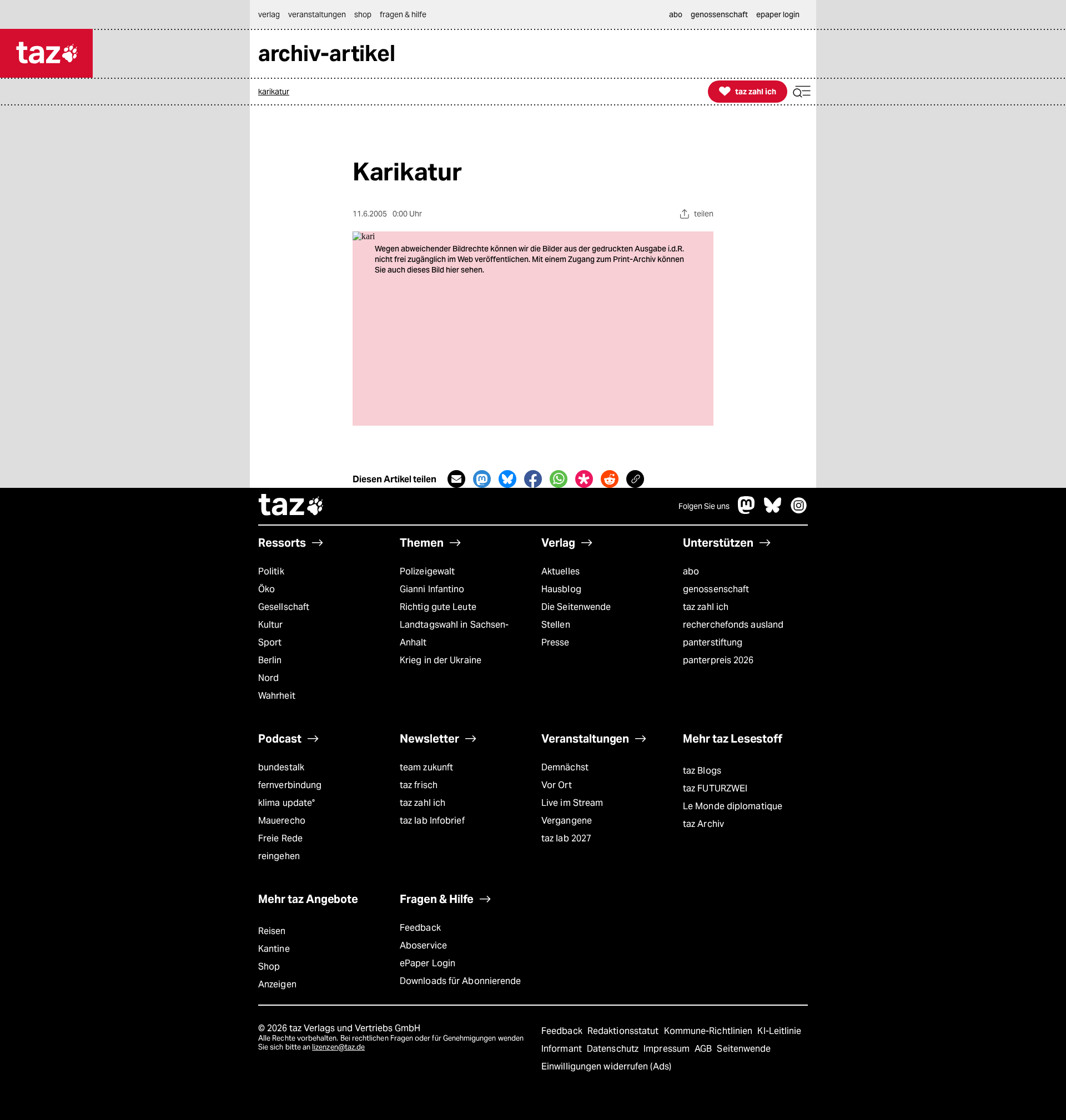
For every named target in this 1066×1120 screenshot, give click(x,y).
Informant (562, 1049)
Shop (269, 966)
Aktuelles (560, 571)
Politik (271, 571)
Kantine (274, 949)
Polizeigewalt (427, 571)
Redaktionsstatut (624, 1031)
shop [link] (362, 14)
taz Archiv (703, 824)
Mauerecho (281, 820)
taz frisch (419, 785)
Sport (269, 642)
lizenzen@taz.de (338, 1047)
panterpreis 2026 (718, 660)
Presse (555, 642)
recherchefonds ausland (733, 624)
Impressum (667, 1049)
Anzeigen (277, 984)
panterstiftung (712, 642)
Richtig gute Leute (438, 607)
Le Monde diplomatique (732, 806)
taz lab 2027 (566, 838)
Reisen (272, 931)
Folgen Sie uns (704, 506)
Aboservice (423, 945)
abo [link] (675, 14)
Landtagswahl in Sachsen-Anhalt (454, 633)
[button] (802, 92)
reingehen (279, 856)
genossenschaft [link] (719, 14)
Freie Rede (280, 838)
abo (691, 571)
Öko (266, 589)
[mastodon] (747, 511)
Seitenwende (744, 1049)
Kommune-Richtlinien (709, 1031)
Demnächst (565, 767)
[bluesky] (773, 511)
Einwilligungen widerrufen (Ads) (606, 1066)
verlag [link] (269, 14)
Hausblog (561, 589)
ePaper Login (427, 963)
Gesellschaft (283, 607)
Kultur (270, 624)
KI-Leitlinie (779, 1031)
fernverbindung (289, 785)
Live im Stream (572, 803)
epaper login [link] (778, 14)
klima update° (286, 803)
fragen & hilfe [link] (403, 14)
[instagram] (799, 511)
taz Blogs (702, 770)
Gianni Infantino (432, 589)
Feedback (420, 928)
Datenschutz (614, 1049)
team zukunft (426, 767)
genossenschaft (716, 589)
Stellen (555, 624)
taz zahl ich (705, 607)
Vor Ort (556, 785)
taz (291, 506)
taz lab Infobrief (432, 820)
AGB (704, 1049)
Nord (268, 678)
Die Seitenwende (576, 607)
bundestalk (281, 767)
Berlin (270, 660)
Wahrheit (276, 696)
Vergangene (566, 820)
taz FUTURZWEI (715, 788)
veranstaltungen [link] (317, 14)
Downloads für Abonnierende (460, 981)
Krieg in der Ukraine (440, 660)
